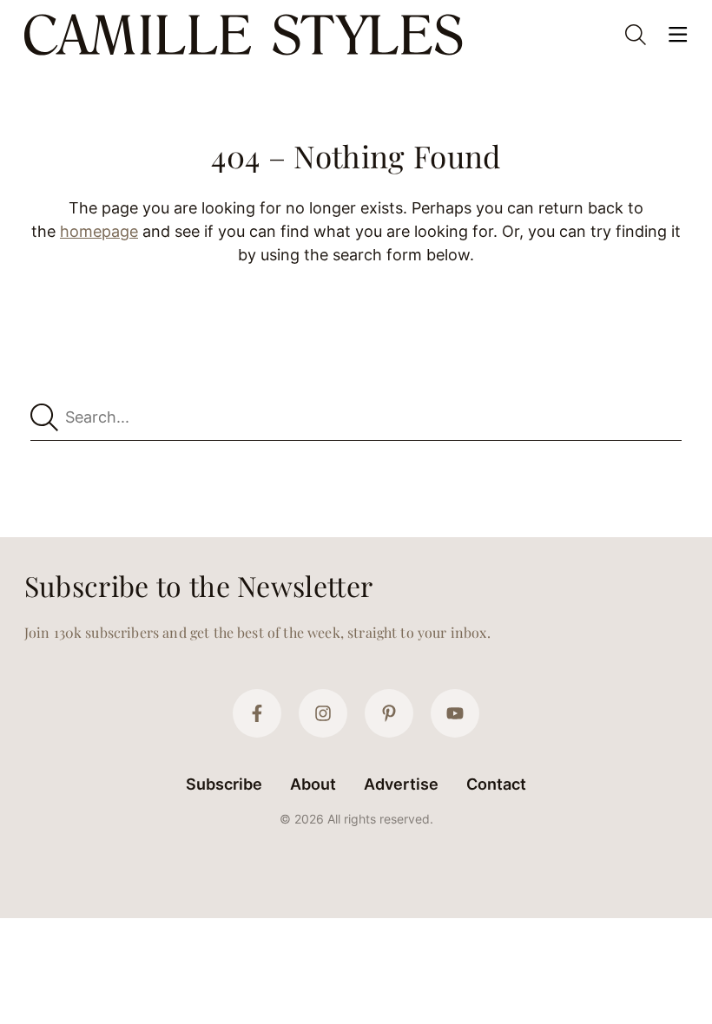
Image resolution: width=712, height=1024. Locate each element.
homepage (99, 231)
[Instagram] (323, 713)
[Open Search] (635, 35)
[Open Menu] (677, 35)
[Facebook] (257, 713)
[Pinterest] (389, 713)
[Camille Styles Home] (247, 34)
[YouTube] (455, 713)
